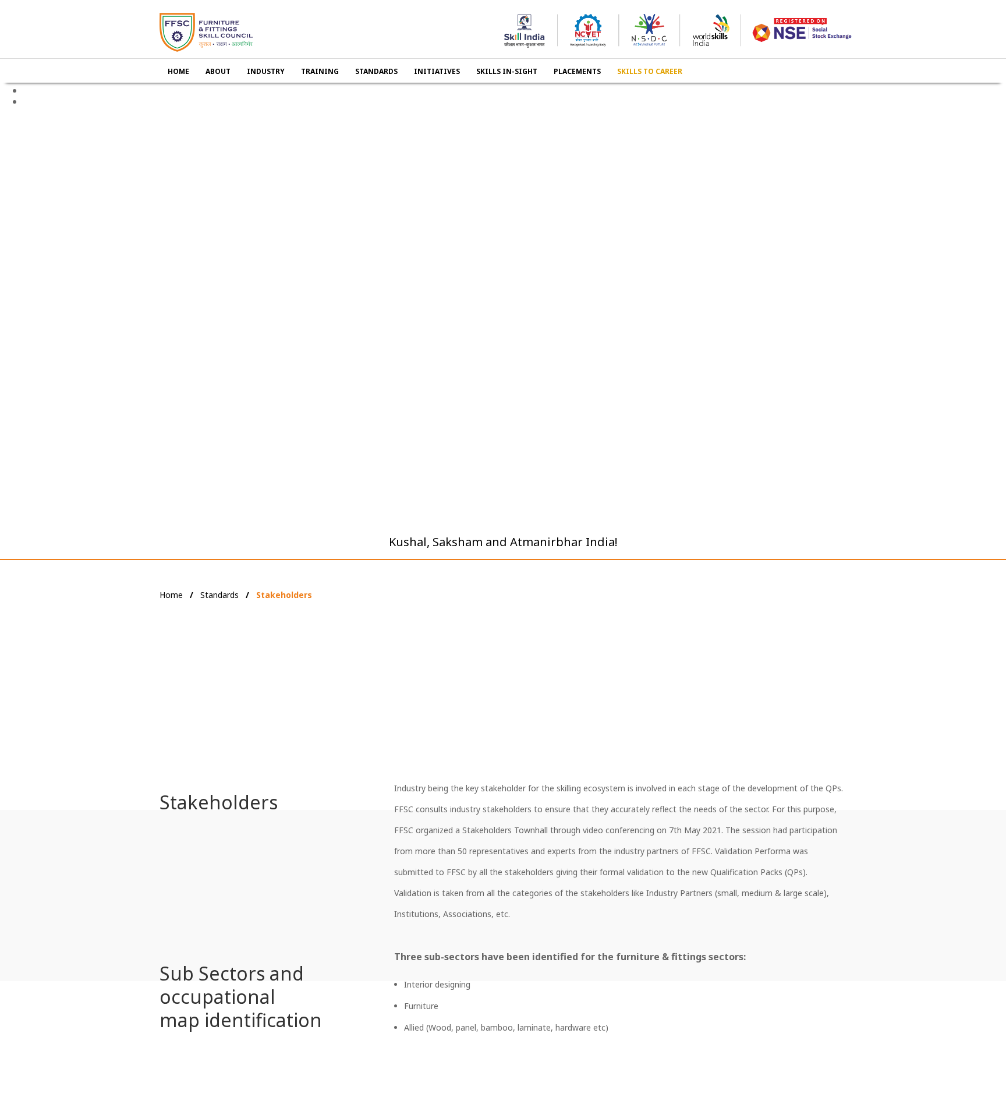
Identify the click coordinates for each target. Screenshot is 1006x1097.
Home (171, 594)
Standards (219, 594)
